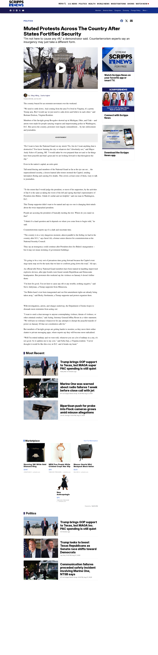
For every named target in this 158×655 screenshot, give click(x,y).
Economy (126, 10)
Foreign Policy (135, 10)
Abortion (98, 10)
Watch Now (142, 4)
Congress (117, 10)
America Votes (108, 10)
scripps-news (17, 10)
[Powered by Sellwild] (95, 506)
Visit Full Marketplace (91, 440)
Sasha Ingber (45, 96)
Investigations (118, 4)
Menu (61, 4)
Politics (83, 4)
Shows (130, 4)
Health (91, 4)
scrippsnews (11, 10)
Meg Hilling (35, 96)
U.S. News (72, 4)
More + (145, 10)
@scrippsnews (23, 10)
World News (103, 4)
